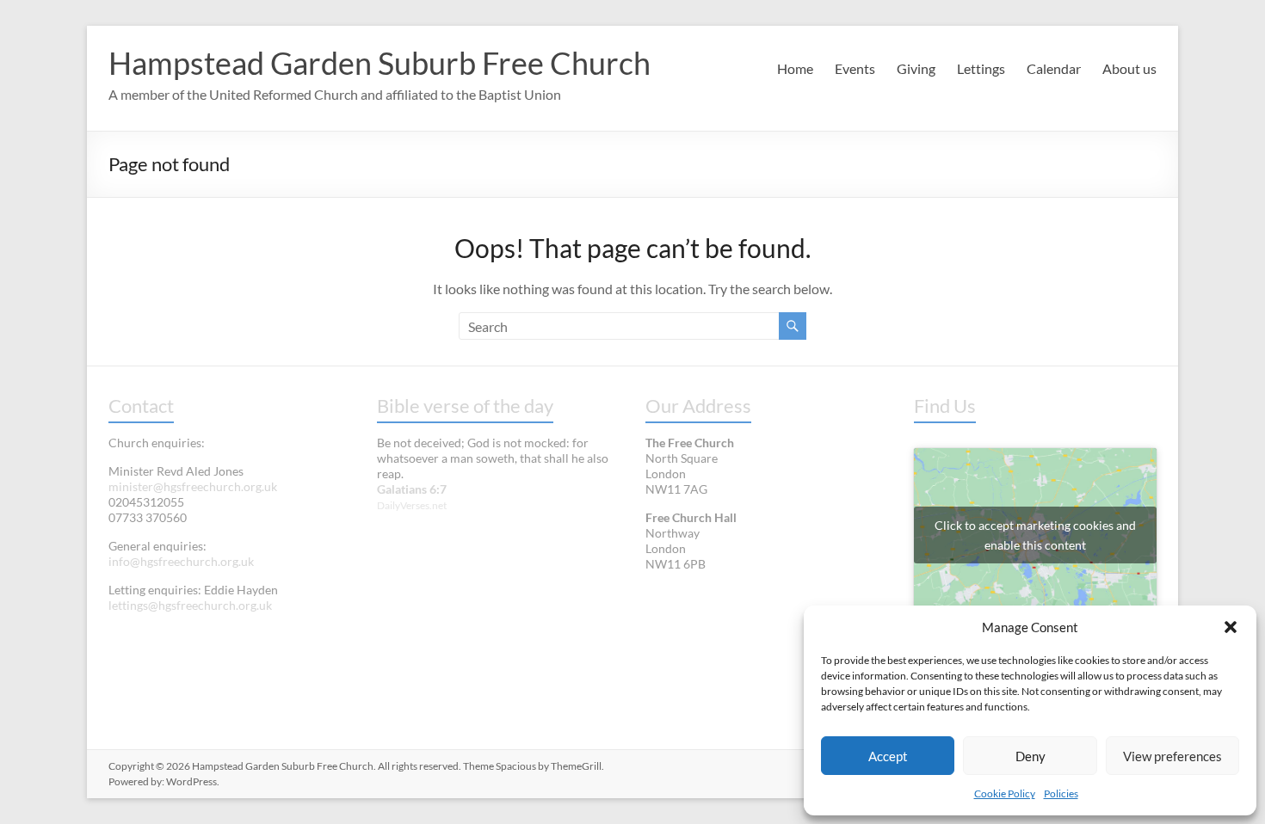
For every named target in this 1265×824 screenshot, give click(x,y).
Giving (916, 68)
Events (855, 68)
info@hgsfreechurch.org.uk (181, 561)
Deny (1030, 756)
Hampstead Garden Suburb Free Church (379, 63)
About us (1129, 68)
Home (795, 68)
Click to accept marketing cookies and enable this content (1035, 535)
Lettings (981, 68)
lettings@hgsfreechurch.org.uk (190, 605)
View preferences (1172, 756)
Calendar (1054, 68)
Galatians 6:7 (412, 489)
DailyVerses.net (412, 505)
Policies (1061, 793)
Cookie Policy (1004, 793)
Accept (888, 756)
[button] (1230, 627)
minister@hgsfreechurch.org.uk (192, 486)
